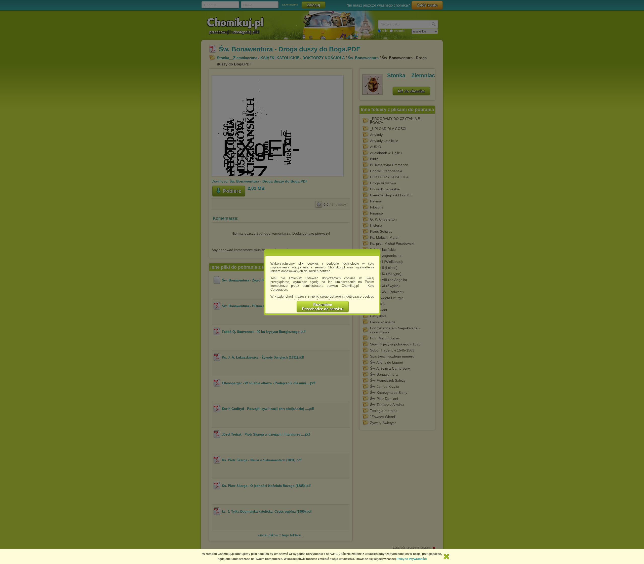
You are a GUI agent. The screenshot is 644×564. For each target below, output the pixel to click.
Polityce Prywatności (411, 559)
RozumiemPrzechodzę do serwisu (322, 306)
